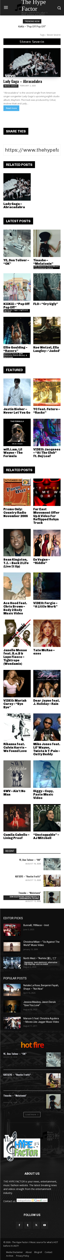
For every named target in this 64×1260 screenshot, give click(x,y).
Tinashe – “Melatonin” (43, 262)
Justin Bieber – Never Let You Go (16, 410)
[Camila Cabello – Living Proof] (17, 817)
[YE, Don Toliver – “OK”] (17, 243)
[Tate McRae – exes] (47, 633)
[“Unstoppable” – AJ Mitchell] (47, 817)
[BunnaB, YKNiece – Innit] (12, 930)
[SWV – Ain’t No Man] (17, 774)
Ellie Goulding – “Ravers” (15, 349)
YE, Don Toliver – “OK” (16, 262)
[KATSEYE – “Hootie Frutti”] (52, 881)
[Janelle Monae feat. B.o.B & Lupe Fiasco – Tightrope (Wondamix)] (17, 633)
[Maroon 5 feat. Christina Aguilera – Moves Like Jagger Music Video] (12, 1023)
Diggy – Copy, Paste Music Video (43, 794)
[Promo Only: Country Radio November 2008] (17, 492)
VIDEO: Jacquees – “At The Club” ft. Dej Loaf (46, 453)
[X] (36, 1225)
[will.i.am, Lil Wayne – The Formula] (17, 432)
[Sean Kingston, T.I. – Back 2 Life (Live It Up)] (17, 542)
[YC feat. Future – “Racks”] (47, 392)
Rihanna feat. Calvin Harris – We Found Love (15, 747)
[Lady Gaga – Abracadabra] (32, 62)
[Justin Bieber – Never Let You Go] (17, 392)
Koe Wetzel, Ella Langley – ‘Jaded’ (46, 349)
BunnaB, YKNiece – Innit (36, 925)
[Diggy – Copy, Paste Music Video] (47, 774)
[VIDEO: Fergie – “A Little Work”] (47, 586)
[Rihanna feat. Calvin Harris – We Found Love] (17, 727)
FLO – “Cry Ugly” (45, 304)
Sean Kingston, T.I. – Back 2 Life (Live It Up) (16, 563)
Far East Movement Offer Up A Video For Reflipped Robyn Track (46, 516)
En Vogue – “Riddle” (41, 561)
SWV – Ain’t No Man (14, 792)
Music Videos (10, 86)
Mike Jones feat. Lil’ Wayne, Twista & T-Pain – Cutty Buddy (46, 749)
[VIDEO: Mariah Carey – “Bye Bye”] (17, 683)
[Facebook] (19, 1225)
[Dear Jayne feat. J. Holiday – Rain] (47, 683)
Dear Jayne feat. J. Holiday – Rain (46, 702)
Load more (30, 1114)
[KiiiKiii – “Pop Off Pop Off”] (17, 287)
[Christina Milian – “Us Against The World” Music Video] (12, 946)
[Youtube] (44, 1225)
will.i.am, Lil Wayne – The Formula (13, 453)
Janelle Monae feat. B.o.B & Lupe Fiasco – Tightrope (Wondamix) (15, 657)
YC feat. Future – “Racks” (46, 410)
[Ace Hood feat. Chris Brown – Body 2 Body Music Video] (17, 586)
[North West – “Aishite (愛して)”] (12, 963)
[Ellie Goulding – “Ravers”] (17, 330)
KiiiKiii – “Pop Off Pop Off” (32, 26)
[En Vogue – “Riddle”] (47, 542)
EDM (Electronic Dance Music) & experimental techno (46, 267)
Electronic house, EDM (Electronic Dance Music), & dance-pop (15, 355)
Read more (11, 108)
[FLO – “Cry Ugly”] (47, 287)
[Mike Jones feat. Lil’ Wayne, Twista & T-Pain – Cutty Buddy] (47, 727)
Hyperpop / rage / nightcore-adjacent (16, 311)
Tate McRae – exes (44, 652)
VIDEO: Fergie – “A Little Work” (45, 604)
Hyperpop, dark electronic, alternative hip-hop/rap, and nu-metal (40, 963)
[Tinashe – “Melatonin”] (47, 243)
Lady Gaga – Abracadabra (22, 81)
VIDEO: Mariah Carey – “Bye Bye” (14, 704)
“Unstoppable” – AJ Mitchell (46, 836)
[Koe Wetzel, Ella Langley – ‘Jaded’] (47, 330)
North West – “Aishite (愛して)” (39, 958)
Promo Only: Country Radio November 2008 (15, 512)
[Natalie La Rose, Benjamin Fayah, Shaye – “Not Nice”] (12, 990)
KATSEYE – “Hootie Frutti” (28, 876)
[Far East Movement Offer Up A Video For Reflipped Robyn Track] (47, 492)
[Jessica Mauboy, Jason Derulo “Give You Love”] (12, 1006)
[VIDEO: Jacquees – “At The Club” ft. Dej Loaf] (47, 432)
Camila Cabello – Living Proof (16, 836)
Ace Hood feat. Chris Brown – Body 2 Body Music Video (15, 608)
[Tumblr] (27, 1225)
